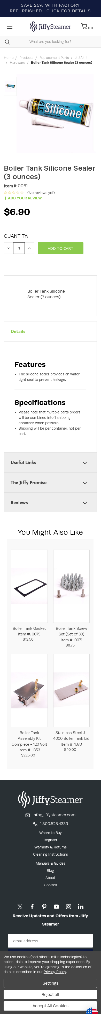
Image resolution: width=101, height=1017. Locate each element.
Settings (50, 983)
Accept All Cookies (50, 1005)
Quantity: (16, 236)
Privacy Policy (55, 972)
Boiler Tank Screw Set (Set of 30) (71, 634)
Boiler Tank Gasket (29, 631)
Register (50, 840)
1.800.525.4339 (54, 823)
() (90, 28)
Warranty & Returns (50, 847)
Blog (50, 870)
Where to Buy (50, 833)
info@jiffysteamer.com (54, 814)
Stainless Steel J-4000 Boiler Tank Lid (71, 738)
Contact (50, 885)
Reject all (50, 994)
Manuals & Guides (50, 863)
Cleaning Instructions (50, 854)
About (50, 878)
